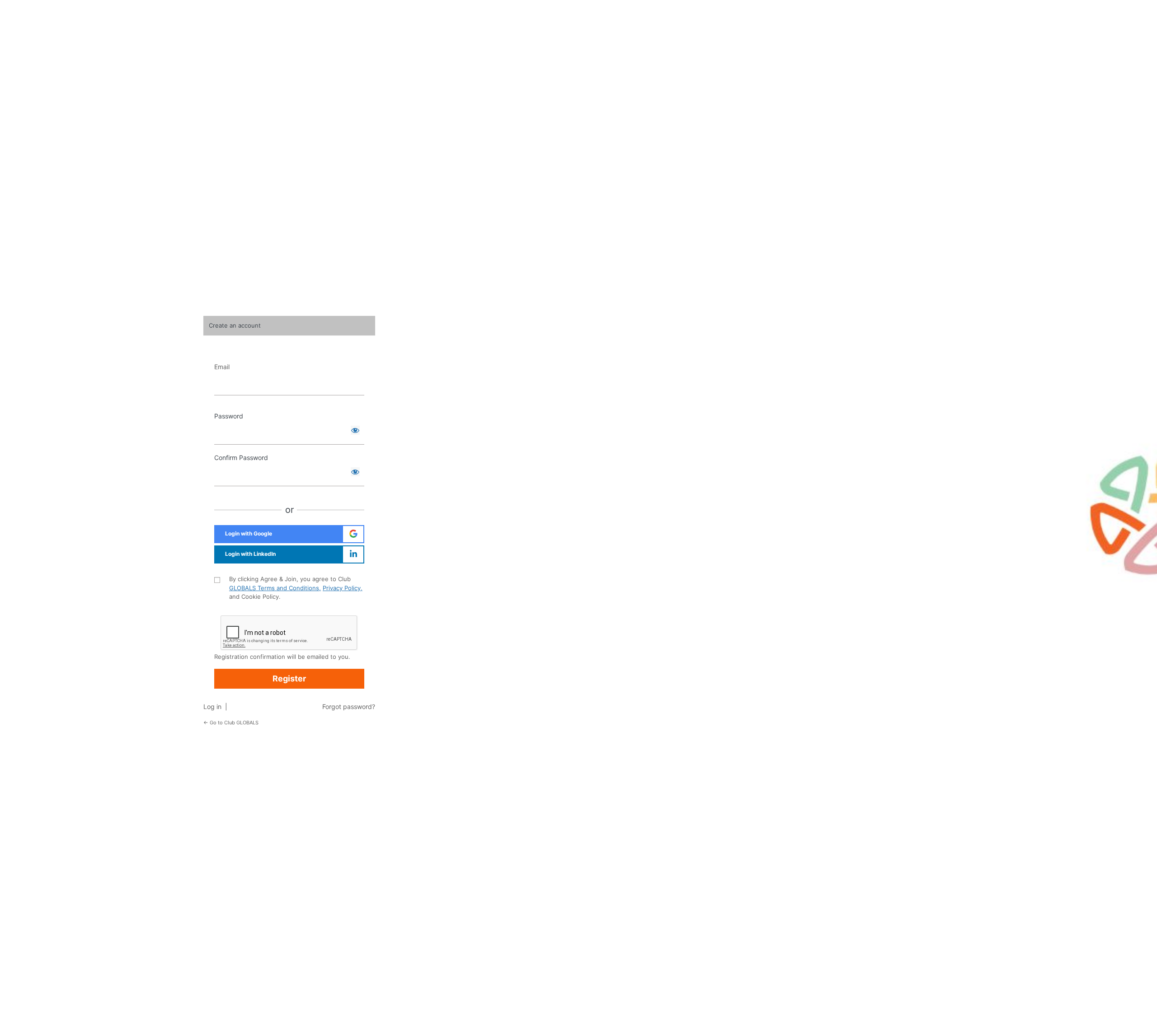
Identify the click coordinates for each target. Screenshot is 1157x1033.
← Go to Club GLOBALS (231, 722)
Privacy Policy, (342, 588)
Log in (214, 706)
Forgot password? (348, 706)
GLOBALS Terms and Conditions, (275, 588)
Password (228, 416)
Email (222, 367)
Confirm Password (241, 457)
